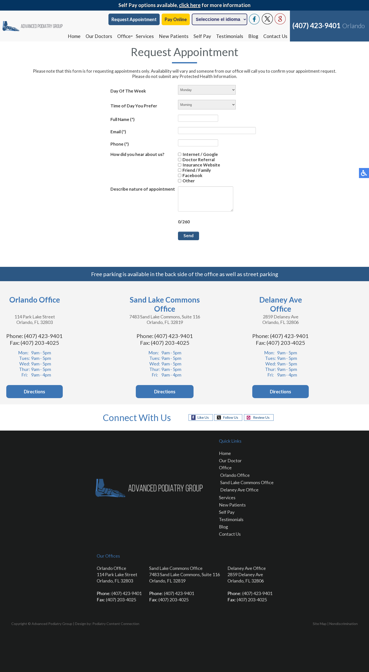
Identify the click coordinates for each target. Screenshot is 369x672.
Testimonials (229, 36)
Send (188, 235)
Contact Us (275, 36)
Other (188, 180)
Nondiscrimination (343, 623)
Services (145, 36)
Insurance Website (201, 164)
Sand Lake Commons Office (247, 482)
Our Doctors (99, 36)
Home (74, 36)
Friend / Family (196, 170)
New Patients (174, 36)
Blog (253, 36)
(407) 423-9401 (316, 25)
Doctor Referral (198, 159)
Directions (34, 391)
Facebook (192, 175)
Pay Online (176, 19)
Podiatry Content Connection (115, 623)
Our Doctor (230, 460)
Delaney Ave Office (239, 489)
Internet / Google (200, 154)
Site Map (320, 623)
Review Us (261, 417)
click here (190, 5)
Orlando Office (235, 475)
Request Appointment (134, 19)
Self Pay (202, 36)
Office (124, 36)
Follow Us (230, 417)
